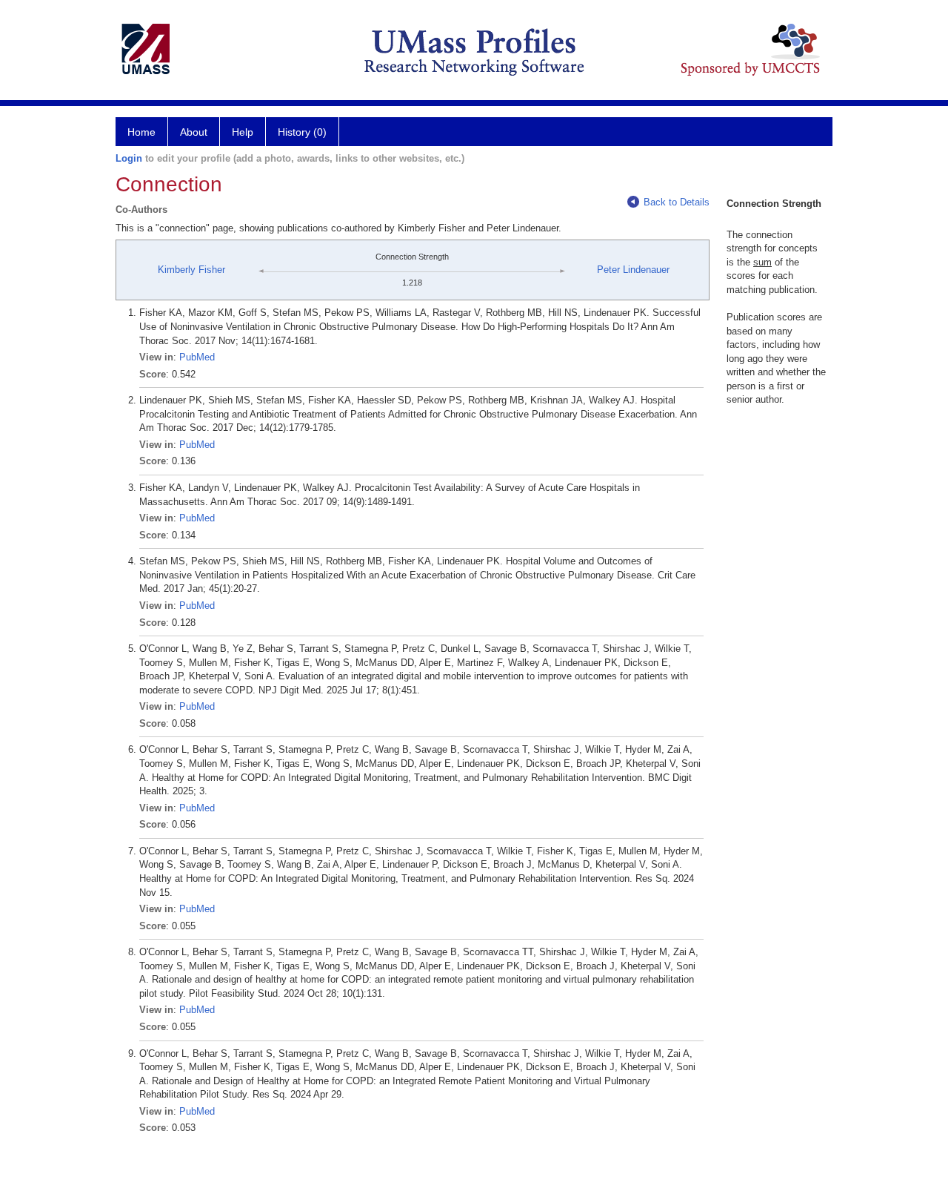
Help (242, 132)
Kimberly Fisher (191, 269)
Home (141, 132)
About (193, 132)
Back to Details (677, 202)
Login (129, 158)
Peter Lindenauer (633, 269)
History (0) (302, 132)
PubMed (197, 357)
